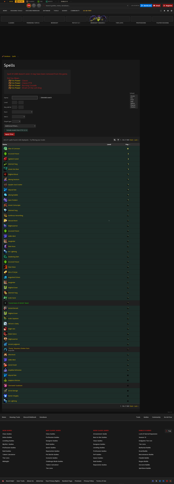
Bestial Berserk (13, 308)
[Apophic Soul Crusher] (5, 184)
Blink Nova (11, 246)
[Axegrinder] (5, 241)
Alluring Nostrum (13, 179)
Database (46, 11)
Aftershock (11, 355)
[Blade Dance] (5, 334)
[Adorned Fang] (5, 164)
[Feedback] (167, 10)
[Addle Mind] (5, 236)
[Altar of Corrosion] (5, 148)
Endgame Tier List (145, 441)
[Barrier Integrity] (5, 396)
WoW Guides (7, 430)
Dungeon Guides (52, 441)
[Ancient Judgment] (5, 344)
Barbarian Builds (145, 448)
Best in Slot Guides (100, 437)
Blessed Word (12, 221)
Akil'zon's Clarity (13, 324)
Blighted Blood (13, 174)
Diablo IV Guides (145, 430)
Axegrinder (11, 241)
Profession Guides (9, 448)
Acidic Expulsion (13, 318)
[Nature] (133, 103)
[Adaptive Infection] (5, 380)
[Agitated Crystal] (5, 159)
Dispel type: (8, 121)
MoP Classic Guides (53, 430)
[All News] (4, 1)
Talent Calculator (9, 454)
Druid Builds (143, 451)
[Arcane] (133, 96)
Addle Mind (12, 236)
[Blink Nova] (5, 246)
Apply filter (9, 134)
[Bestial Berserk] (5, 308)
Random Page (67, 481)
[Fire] (133, 98)
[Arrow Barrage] (5, 391)
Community (75, 11)
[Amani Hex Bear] (5, 169)
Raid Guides (7, 451)
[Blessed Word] (5, 221)
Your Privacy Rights (53, 481)
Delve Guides (7, 437)
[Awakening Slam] (5, 257)
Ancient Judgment (14, 344)
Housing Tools (15, 417)
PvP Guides (97, 454)
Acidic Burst (12, 298)
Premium (78, 481)
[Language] (171, 10)
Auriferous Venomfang (15, 215)
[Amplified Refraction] (5, 370)
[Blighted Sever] (5, 287)
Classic (31, 1)
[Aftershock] (5, 354)
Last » (136, 140)
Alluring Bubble (13, 195)
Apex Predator (13, 200)
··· (55, 1)
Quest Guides (51, 448)
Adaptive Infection (14, 380)
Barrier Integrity (13, 396)
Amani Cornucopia (14, 205)
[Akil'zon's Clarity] (5, 323)
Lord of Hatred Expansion (148, 434)
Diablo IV (66, 1)
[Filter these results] (118, 139)
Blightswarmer (13, 226)
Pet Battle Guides (52, 454)
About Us (30, 481)
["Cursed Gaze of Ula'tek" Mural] (5, 303)
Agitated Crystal (13, 159)
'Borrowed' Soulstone (15, 385)
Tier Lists (6, 458)
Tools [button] (56, 11)
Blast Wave (12, 267)
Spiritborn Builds (145, 468)
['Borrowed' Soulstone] (5, 385)
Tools (138, 417)
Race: (6, 112)
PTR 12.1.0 (34, 5)
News (5, 11)
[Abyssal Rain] (5, 190)
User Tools (20, 481)
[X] (156, 480)
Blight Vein (11, 329)
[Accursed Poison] (5, 154)
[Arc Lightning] (5, 251)
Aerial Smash (12, 365)
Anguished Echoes (14, 277)
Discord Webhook (33, 11)
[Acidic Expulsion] (5, 318)
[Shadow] (133, 107)
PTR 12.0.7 (39, 5)
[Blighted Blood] (5, 174)
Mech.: (6, 117)
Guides (64, 11)
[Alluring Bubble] (5, 195)
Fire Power (15, 80)
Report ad (170, 412)
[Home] (13, 5)
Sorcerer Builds (144, 465)
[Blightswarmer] (5, 226)
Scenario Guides (51, 458)
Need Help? (10, 481)
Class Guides (7, 434)
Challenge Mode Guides (54, 461)
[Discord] (152, 480)
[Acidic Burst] (5, 298)
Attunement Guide (100, 434)
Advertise (39, 481)
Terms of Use (101, 481)
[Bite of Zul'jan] (5, 272)
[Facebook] (163, 480)
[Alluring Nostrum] (5, 179)
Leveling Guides (8, 441)
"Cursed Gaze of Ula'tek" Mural (18, 303)
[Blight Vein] (5, 329)
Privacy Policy (89, 481)
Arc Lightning (12, 251)
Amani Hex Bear (13, 169)
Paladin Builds (144, 458)
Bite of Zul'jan (12, 272)
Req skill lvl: (7, 107)
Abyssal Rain (12, 190)
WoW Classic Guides (101, 430)
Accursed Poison (13, 154)
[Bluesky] (159, 480)
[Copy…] (114, 139)
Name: (6, 98)
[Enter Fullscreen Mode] (160, 10)
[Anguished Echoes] (5, 277)
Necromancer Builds (146, 454)
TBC (41, 1)
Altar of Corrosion (14, 149)
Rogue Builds (143, 461)
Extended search (46, 97)
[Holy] (133, 101)
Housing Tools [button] (16, 11)
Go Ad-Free (87, 11)
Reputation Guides (52, 451)
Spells (14, 56)
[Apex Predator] (5, 200)
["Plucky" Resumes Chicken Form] (5, 349)
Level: (6, 102)
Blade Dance (12, 334)
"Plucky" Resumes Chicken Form (18, 348)
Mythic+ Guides (8, 444)
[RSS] (170, 480)
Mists (50, 1)
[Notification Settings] (164, 10)
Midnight (6, 461)
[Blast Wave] (5, 267)
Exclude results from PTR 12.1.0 (17, 130)
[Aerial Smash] (5, 365)
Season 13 (142, 437)
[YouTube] (166, 480)
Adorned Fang (12, 164)
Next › (132, 140)
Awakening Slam (13, 257)
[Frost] (133, 100)
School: (132, 93)
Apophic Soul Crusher (15, 185)
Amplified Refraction (14, 370)
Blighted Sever (13, 288)
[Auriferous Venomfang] (5, 215)
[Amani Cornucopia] (5, 205)
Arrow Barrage (13, 391)
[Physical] (133, 105)
